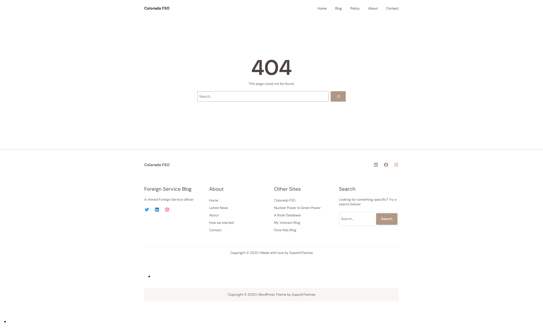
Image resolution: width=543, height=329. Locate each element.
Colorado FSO (156, 8)
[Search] (338, 96)
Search (387, 219)
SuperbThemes (301, 253)
